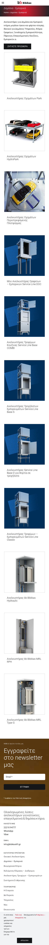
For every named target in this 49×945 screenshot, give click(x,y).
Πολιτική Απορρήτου (23, 798)
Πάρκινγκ (8, 36)
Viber (6, 834)
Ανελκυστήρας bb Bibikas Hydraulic (21, 599)
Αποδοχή (24, 940)
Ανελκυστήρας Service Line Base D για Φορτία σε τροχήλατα (22, 472)
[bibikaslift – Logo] (24, 2)
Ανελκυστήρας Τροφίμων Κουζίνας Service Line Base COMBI (22, 345)
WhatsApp (8, 831)
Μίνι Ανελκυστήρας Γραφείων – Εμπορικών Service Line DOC (24, 283)
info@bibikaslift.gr (12, 844)
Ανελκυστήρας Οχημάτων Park (24, 98)
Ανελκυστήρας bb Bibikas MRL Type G (24, 721)
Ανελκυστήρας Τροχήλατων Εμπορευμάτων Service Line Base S (22, 409)
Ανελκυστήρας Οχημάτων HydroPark (21, 158)
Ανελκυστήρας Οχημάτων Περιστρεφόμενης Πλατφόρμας (21, 220)
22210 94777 (10, 827)
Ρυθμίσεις (40, 915)
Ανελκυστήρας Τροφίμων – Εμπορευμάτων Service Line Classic (22, 536)
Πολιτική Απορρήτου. (19, 916)
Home (6, 12)
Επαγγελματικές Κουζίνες (25, 36)
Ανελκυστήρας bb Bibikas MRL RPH (24, 660)
